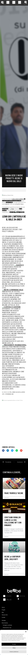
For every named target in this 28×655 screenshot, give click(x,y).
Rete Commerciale (13, 290)
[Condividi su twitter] (12, 450)
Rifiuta (14, 648)
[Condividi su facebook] (3, 450)
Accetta (14, 644)
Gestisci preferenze (14, 651)
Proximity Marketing (14, 345)
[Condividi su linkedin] (8, 450)
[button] (26, 631)
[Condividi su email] (21, 450)
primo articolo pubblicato (18, 199)
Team (12, 208)
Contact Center (11, 307)
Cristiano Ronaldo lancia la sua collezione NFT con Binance (12, 521)
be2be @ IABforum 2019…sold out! (12, 557)
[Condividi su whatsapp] (16, 450)
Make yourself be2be (13, 493)
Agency (20, 265)
